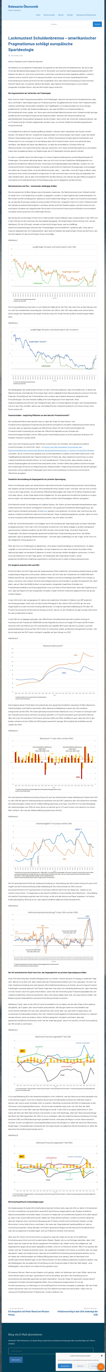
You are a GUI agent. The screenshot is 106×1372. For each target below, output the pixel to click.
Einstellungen (95, 1366)
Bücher (61, 15)
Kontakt (70, 15)
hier (45, 511)
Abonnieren (16, 1360)
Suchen (97, 24)
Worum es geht (49, 15)
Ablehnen (80, 1366)
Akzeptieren (65, 1366)
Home (38, 15)
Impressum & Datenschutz (86, 15)
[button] (102, 1356)
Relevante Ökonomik (23, 6)
